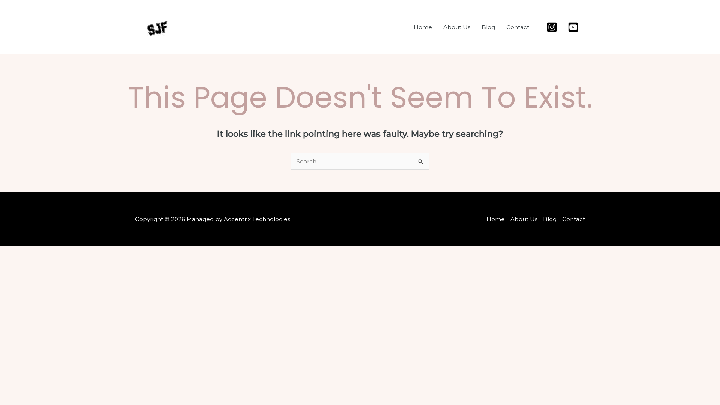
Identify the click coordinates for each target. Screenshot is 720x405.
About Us (456, 27)
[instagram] (553, 27)
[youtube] (574, 27)
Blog (488, 27)
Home (423, 27)
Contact (517, 27)
